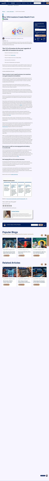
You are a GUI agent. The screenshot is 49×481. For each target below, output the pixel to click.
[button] (42, 235)
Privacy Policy (37, 32)
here (10, 115)
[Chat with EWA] (47, 476)
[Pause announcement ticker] (48, 1)
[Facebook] (2, 14)
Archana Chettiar (15, 211)
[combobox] (36, 30)
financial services (5, 126)
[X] (2, 16)
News (4, 239)
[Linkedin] (2, 15)
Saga (34, 239)
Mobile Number (37, 28)
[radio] (3, 206)
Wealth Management (16, 5)
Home (4, 11)
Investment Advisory (10, 5)
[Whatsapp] (2, 19)
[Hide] (2, 20)
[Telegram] (2, 17)
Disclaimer (43, 32)
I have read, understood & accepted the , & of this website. (41, 33)
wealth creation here (14, 174)
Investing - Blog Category (10, 11)
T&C (40, 32)
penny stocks (13, 55)
